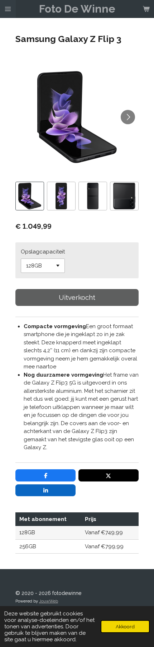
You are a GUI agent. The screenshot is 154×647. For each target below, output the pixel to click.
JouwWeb (48, 601)
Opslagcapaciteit (43, 251)
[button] (29, 196)
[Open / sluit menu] (8, 9)
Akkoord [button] (125, 626)
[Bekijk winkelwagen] (146, 9)
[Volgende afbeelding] (128, 117)
